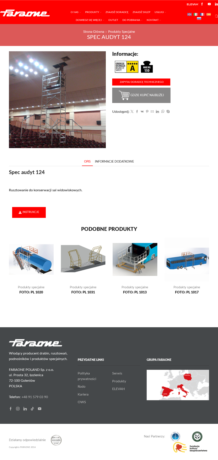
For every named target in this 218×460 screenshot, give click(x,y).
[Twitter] (132, 111)
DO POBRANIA (131, 20)
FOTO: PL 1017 (187, 292)
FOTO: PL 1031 (83, 292)
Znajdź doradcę (117, 12)
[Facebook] (202, 4)
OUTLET (113, 20)
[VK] (142, 111)
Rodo (81, 386)
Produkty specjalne (121, 31)
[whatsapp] (162, 111)
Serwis (117, 373)
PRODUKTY (92, 12)
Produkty (119, 381)
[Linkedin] (216, 4)
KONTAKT (153, 20)
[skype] (167, 111)
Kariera (83, 394)
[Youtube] (209, 4)
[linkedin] (157, 111)
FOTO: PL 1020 (31, 292)
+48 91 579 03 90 (35, 397)
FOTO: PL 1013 (135, 292)
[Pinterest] (147, 111)
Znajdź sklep (141, 12)
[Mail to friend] (152, 111)
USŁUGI (159, 12)
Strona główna (93, 31)
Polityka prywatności (87, 376)
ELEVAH (118, 389)
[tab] (87, 162)
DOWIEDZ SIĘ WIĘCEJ (89, 20)
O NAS (75, 12)
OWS (82, 402)
